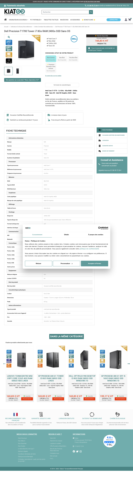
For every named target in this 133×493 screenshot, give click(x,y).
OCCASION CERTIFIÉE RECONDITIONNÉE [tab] (113, 135)
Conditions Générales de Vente (27, 454)
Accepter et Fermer (94, 263)
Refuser (38, 263)
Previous (4, 363)
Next (129, 363)
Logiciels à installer (55, 443)
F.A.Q (51, 458)
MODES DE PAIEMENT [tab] (108, 151)
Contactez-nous (54, 453)
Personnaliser (65, 263)
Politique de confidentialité (25, 456)
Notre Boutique (22, 438)
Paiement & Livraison (56, 441)
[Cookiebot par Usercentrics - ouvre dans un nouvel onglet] (99, 228)
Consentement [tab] (37, 234)
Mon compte (53, 456)
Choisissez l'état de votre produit (59, 53)
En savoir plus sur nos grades (53, 75)
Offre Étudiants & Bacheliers (58, 446)
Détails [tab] (66, 234)
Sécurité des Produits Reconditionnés (56, 449)
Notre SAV (53, 438)
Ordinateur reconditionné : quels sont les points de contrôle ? (31, 460)
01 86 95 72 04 (92, 5)
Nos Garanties (22, 443)
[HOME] (6, 20)
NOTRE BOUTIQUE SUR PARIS (92, 1)
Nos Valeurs (21, 441)
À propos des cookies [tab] (95, 234)
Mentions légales (23, 451)
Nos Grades (21, 446)
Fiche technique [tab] (107, 130)
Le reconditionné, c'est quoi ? (26, 448)
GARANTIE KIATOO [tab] (107, 145)
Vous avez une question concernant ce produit (110, 164)
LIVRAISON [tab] (105, 140)
